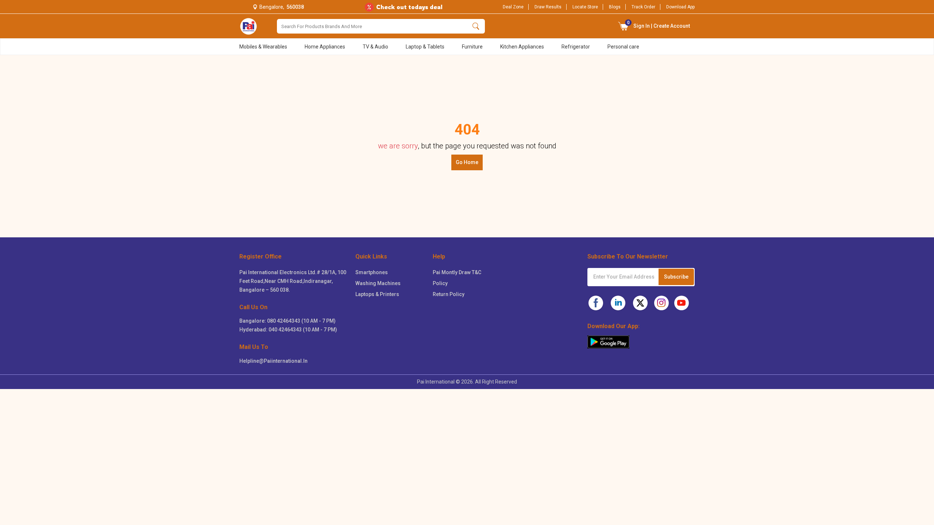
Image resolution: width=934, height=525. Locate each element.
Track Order (643, 6)
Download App (680, 6)
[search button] (475, 26)
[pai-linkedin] (618, 303)
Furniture (472, 47)
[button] (623, 26)
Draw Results (547, 6)
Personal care (623, 47)
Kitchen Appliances (522, 47)
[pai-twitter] (640, 303)
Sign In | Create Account (658, 24)
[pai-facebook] (595, 303)
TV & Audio (375, 47)
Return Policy (448, 294)
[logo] (248, 26)
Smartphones (371, 272)
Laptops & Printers (377, 294)
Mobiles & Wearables (263, 47)
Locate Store (585, 6)
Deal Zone (513, 6)
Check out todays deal (409, 7)
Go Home (467, 162)
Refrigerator (575, 47)
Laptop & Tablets (425, 47)
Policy (440, 283)
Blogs (615, 6)
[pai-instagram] (661, 303)
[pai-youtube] (681, 303)
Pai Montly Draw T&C (457, 272)
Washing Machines (378, 283)
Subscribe (676, 277)
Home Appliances (325, 47)
